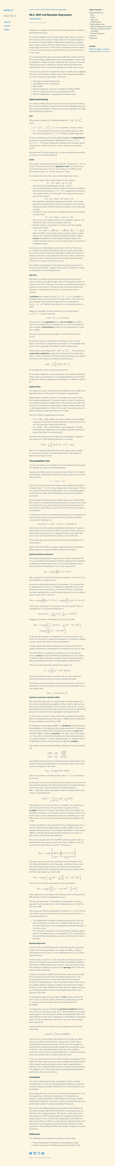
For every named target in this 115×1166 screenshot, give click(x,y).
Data (92, 15)
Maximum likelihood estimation (101, 26)
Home (31, 9)
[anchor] (49, 99)
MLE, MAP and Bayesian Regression (54, 9)
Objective (94, 19)
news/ (7, 30)
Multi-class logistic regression (99, 49)
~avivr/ (8, 10)
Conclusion (93, 36)
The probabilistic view (96, 24)
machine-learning (36, 18)
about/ (7, 22)
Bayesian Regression (98, 33)
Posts (38, 9)
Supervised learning (96, 13)
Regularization (96, 22)
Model (93, 17)
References (93, 38)
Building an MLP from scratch (99, 51)
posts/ (7, 26)
